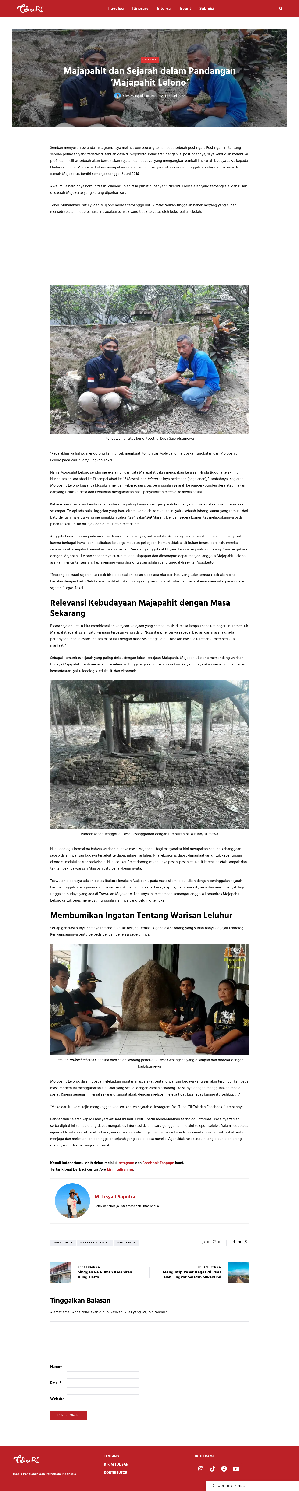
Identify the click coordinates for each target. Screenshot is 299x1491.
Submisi (206, 8)
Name (56, 1367)
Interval (164, 8)
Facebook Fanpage (158, 1163)
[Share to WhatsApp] (246, 1242)
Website (57, 1399)
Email (55, 1383)
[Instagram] (201, 1469)
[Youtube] (236, 1469)
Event (185, 8)
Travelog (115, 8)
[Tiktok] (212, 1469)
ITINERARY (149, 60)
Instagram (125, 1163)
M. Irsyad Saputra (142, 96)
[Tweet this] (240, 1242)
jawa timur (63, 1242)
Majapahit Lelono (95, 1242)
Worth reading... (233, 1486)
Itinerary (140, 8)
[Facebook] (224, 1469)
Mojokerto (126, 1242)
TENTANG (111, 1456)
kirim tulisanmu (120, 1170)
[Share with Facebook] (234, 1242)
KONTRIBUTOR (115, 1473)
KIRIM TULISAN (116, 1464)
